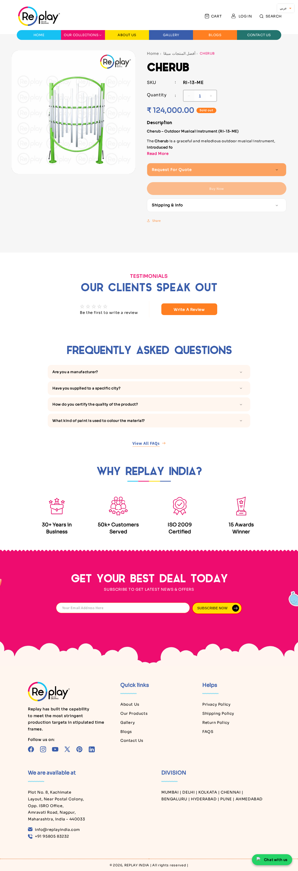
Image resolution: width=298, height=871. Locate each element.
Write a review (189, 309)
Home (153, 53)
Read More (158, 153)
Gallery (127, 722)
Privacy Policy (216, 704)
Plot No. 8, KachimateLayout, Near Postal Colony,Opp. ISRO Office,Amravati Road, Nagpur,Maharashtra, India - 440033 (56, 806)
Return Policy (216, 722)
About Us (129, 704)
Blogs (126, 731)
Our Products (134, 713)
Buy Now (216, 188)
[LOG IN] (233, 16)
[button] (271, 16)
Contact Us (131, 740)
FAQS (207, 731)
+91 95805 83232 (52, 836)
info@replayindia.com (57, 829)
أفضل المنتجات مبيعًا (179, 53)
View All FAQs (146, 443)
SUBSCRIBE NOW (212, 608)
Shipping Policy (218, 713)
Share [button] (156, 221)
